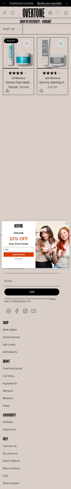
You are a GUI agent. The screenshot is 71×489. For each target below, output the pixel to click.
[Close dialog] (67, 223)
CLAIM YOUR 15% (18, 254)
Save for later (18, 259)
